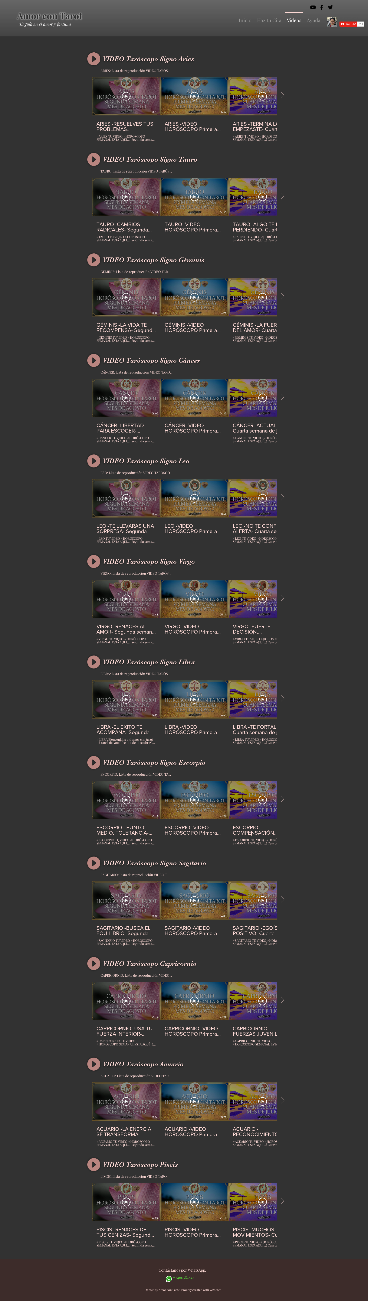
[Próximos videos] (282, 95)
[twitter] (330, 7)
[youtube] (313, 7)
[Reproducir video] (126, 96)
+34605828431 (184, 1277)
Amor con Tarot (49, 16)
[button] (133, 71)
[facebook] (321, 7)
